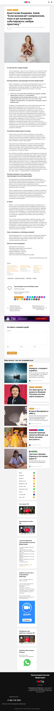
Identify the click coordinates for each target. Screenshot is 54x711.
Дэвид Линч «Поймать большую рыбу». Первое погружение (25, 267)
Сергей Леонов (34, 380)
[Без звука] (31, 514)
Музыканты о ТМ (38, 387)
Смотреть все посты (19, 297)
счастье (34, 278)
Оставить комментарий (35, 27)
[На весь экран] (34, 514)
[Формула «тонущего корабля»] (15, 372)
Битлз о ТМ (32, 387)
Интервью (32, 408)
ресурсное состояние (19, 278)
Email (21, 346)
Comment (8, 330)
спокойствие (28, 278)
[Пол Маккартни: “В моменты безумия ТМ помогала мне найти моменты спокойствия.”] (15, 394)
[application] (27, 510)
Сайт (35, 346)
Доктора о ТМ (34, 451)
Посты (31, 365)
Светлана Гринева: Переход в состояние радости (38, 456)
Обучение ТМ (33, 423)
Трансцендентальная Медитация (15, 27)
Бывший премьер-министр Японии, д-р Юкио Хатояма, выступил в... (38, 435)
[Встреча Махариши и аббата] (15, 415)
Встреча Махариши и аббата (38, 412)
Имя (8, 346)
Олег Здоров (33, 445)
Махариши (37, 408)
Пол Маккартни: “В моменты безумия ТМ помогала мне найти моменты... (37, 393)
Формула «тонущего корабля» (38, 369)
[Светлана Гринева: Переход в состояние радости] (15, 458)
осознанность (11, 278)
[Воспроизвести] (22, 514)
